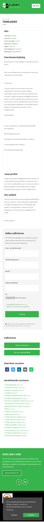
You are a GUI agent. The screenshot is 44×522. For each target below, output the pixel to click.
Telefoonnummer (12, 260)
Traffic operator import (15, 422)
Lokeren (12, 46)
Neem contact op (12, 473)
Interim (17, 41)
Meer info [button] (10, 510)
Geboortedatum (12, 283)
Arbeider (14, 38)
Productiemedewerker (16, 398)
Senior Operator (17, 430)
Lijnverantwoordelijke (16, 436)
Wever (10, 409)
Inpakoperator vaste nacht (17, 403)
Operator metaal (14, 390)
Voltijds (13, 36)
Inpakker (11, 393)
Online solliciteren (22, 345)
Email (8, 271)
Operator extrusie (14, 411)
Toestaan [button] (31, 515)
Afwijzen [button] (14, 515)
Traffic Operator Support (15, 417)
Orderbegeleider (14, 385)
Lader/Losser (12, 414)
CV (6, 294)
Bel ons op (22, 352)
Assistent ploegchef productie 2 (19, 401)
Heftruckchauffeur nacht (15, 425)
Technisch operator (15, 387)
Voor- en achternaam (13, 248)
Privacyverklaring (25, 326)
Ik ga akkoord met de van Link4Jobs (18, 306)
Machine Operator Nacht (17, 406)
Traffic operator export (15, 420)
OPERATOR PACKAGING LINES (17, 395)
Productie (18, 49)
